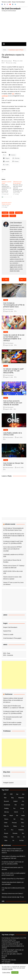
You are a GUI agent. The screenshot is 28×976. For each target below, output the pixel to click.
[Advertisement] (14, 26)
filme (22, 804)
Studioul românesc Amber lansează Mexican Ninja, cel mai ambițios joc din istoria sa (13, 700)
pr (5, 829)
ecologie (19, 212)
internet (16, 812)
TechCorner (9, 694)
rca (12, 829)
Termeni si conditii (6, 2)
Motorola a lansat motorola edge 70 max (13, 897)
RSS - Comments (8, 655)
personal (14, 822)
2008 (11, 794)
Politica (15, 826)
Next (21, 279)
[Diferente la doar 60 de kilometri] (19, 188)
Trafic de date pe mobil (8, 963)
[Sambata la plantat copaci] (7, 188)
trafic (12, 837)
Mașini (11, 815)
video (5, 840)
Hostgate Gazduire (8, 782)
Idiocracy (6, 812)
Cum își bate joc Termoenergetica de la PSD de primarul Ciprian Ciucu (13, 305)
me (17, 815)
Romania (15, 833)
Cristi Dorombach (7, 60)
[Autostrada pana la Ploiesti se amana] (7, 199)
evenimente (7, 804)
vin (13, 840)
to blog (14, 62)
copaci (5, 212)
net (14, 819)
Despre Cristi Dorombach (18, 2)
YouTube (21, 840)
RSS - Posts (6, 653)
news (22, 819)
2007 (5, 794)
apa (17, 794)
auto (23, 794)
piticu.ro (6, 826)
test (23, 833)
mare (4, 815)
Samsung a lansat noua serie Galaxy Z (12, 893)
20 (3, 62)
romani (6, 833)
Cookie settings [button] (6, 972)
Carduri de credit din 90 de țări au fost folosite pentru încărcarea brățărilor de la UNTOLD (13, 535)
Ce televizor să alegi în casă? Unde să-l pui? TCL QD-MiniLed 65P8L (13, 370)
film (16, 804)
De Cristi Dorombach (11, 8)
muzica (6, 819)
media (23, 815)
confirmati (5, 96)
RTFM (3, 957)
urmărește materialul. (7, 969)
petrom (5, 215)
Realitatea (21, 829)
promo (13, 215)
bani (5, 797)
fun (14, 808)
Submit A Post (7, 631)
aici (13, 93)
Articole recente (10, 524)
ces (23, 801)
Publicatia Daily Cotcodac (9, 960)
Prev (6, 279)
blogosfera (21, 797)
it (23, 812)
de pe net (9, 62)
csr (12, 212)
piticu (22, 822)
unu (18, 837)
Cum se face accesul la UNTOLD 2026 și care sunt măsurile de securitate (12, 402)
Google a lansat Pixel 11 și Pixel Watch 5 (13, 878)
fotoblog (6, 808)
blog (12, 797)
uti (23, 837)
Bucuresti (6, 801)
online (5, 822)
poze (22, 826)
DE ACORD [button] (15, 972)
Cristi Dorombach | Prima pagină (12, 638)
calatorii (15, 801)
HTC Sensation (6, 961)
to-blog (5, 837)
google (22, 808)
